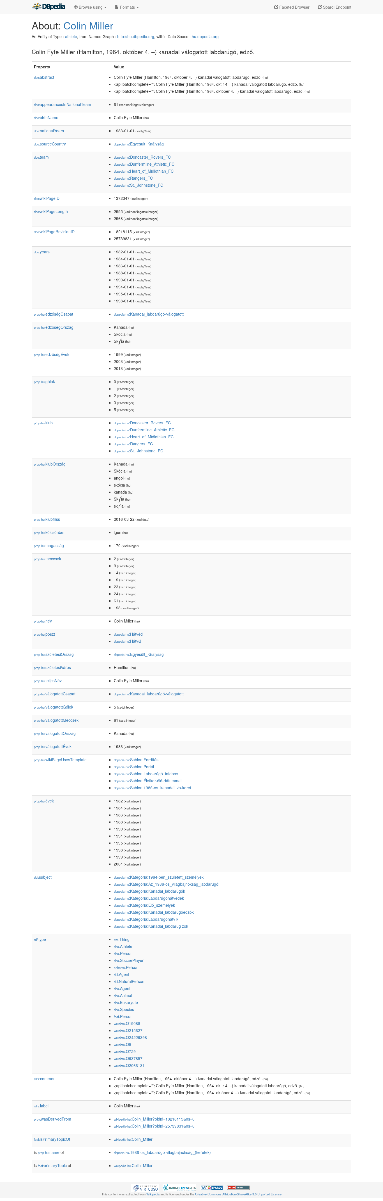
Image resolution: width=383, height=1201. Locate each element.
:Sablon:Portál (134, 766)
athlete (71, 36)
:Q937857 (128, 1058)
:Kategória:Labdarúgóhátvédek (149, 898)
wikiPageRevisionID (54, 231)
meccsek (47, 558)
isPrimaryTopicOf (52, 1139)
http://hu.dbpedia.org (135, 36)
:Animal (123, 995)
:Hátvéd (128, 634)
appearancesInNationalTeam (62, 104)
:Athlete (123, 946)
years (42, 251)
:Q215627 (128, 1030)
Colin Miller (88, 25)
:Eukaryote (126, 1002)
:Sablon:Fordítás (136, 759)
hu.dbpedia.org (205, 36)
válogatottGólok (53, 707)
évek (44, 801)
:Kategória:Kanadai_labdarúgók (149, 891)
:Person (123, 953)
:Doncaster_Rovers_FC (142, 157)
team (41, 157)
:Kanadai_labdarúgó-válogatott (149, 314)
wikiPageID (46, 198)
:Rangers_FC (133, 178)
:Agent (121, 974)
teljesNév (48, 680)
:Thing (122, 939)
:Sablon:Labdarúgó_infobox (146, 773)
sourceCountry (50, 144)
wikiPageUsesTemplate (60, 759)
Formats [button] (127, 7)
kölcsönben (50, 532)
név (43, 621)
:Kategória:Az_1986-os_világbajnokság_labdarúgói (166, 884)
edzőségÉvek (51, 354)
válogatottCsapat (54, 693)
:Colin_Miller (133, 1139)
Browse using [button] (91, 7)
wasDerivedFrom (52, 1119)
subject (43, 877)
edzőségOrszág (53, 327)
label (41, 1106)
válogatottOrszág (55, 733)
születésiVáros (52, 667)
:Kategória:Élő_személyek (144, 905)
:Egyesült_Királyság (139, 144)
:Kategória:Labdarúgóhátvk (146, 919)
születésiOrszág (54, 654)
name (48, 1152)
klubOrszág (50, 464)
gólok (44, 381)
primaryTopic (52, 1165)
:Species (124, 1009)
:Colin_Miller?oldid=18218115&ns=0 (154, 1119)
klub (43, 422)
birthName (46, 117)
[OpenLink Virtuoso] (145, 1187)
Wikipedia (153, 1194)
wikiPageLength (51, 211)
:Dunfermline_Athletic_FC (144, 164)
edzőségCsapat (53, 314)
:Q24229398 (130, 1037)
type (40, 939)
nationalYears (49, 130)
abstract (44, 77)
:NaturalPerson (129, 981)
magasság (49, 545)
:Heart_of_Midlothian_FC (144, 171)
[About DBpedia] (48, 7)
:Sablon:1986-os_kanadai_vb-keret (152, 787)
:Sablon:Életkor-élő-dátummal (147, 780)
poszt (44, 634)
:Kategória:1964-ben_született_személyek (159, 877)
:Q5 (122, 1044)
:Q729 (125, 1051)
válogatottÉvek (52, 746)
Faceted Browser (294, 7)
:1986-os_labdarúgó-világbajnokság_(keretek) (162, 1152)
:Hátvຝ (127, 641)
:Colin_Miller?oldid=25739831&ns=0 (154, 1126)
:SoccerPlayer (129, 960)
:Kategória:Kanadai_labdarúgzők (151, 926)
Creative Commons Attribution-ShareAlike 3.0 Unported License (238, 1194)
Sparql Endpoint (336, 7)
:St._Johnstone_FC (138, 185)
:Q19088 (127, 1023)
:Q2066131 (129, 1065)
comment (45, 1078)
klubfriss (47, 519)
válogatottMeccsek (56, 720)
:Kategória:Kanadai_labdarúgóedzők (154, 912)
